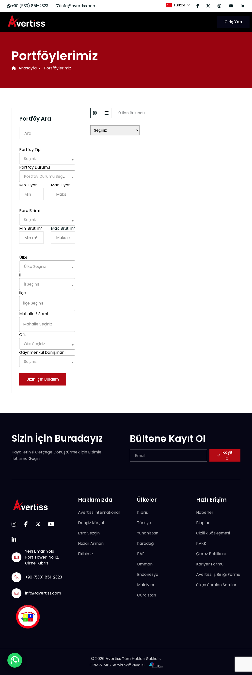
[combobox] (47, 158)
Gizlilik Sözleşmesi (213, 533)
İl (20, 275)
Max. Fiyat (60, 185)
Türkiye (144, 523)
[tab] (95, 113)
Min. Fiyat (28, 185)
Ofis (23, 335)
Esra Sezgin (89, 533)
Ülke (23, 257)
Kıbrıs (142, 512)
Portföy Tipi (30, 149)
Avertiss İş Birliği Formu (218, 574)
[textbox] (47, 158)
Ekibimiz (85, 554)
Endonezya (147, 574)
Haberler (204, 512)
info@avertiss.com (78, 6)
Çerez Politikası (211, 554)
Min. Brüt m (30, 228)
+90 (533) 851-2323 (29, 6)
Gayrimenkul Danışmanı (42, 352)
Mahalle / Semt (34, 314)
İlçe (22, 293)
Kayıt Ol (227, 455)
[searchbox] (47, 303)
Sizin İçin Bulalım (43, 379)
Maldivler (146, 585)
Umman (145, 564)
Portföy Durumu (34, 167)
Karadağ (145, 543)
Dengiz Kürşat (91, 523)
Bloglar (203, 523)
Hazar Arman (91, 543)
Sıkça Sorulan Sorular (216, 585)
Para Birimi (29, 210)
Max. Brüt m (63, 228)
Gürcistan (146, 595)
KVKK (201, 543)
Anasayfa (27, 68)
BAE (140, 554)
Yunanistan (147, 533)
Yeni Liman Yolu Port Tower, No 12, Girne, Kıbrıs (42, 557)
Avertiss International (99, 512)
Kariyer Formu (209, 564)
